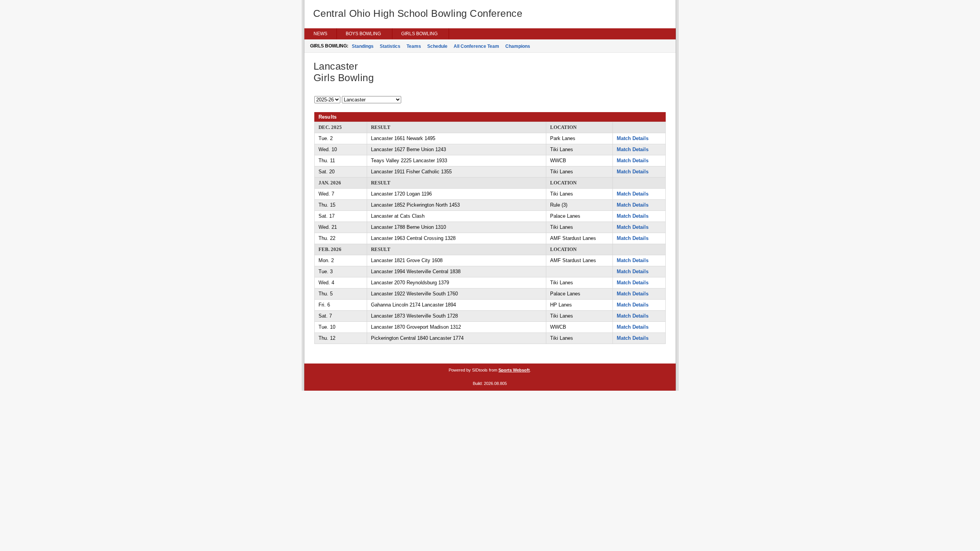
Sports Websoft (514, 370)
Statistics (390, 46)
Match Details (632, 138)
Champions (517, 46)
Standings (363, 46)
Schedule (437, 46)
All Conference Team (476, 46)
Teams (414, 46)
